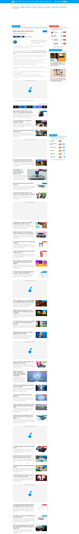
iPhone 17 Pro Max (53, 144)
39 (29, 36)
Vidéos (41, 1)
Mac (17, 4)
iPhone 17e (52, 140)
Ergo (15, 33)
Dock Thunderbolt (63, 7)
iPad (15, 4)
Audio (26, 4)
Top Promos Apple (16, 7)
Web (56, 4)
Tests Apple (23, 7)
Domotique (39, 4)
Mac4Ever (14, 28)
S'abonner (64, 1)
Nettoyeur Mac (47, 7)
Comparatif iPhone (55, 7)
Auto (35, 4)
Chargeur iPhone (40, 7)
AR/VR (33, 4)
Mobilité (29, 4)
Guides (37, 1)
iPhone (12, 4)
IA (50, 4)
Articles (28, 1)
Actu (21, 1)
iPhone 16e (52, 156)
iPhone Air (52, 153)
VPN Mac (34, 7)
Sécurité (63, 4)
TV (23, 4)
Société (53, 4)
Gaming (43, 4)
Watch (21, 4)
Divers (67, 4)
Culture (59, 4)
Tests (24, 1)
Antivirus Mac (28, 7)
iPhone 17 (52, 150)
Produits (33, 1)
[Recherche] (50, 1)
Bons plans (45, 1)
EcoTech (47, 4)
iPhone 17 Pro (53, 147)
